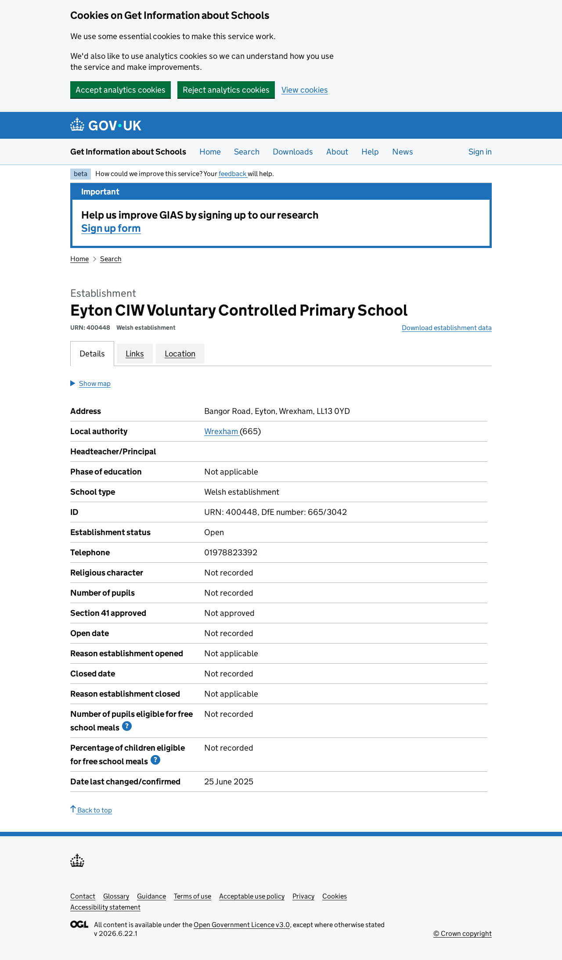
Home (210, 152)
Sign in (480, 152)
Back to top (94, 810)
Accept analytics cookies (121, 90)
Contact (82, 896)
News (402, 152)
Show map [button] (95, 383)
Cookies (334, 896)
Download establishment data (447, 328)
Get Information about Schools (128, 152)
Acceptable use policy (252, 896)
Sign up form (111, 228)
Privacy (303, 896)
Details (92, 354)
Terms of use (192, 896)
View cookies (304, 90)
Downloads (293, 152)
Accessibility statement (105, 907)
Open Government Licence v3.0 (242, 924)
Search (246, 152)
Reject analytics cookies (226, 90)
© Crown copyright (462, 933)
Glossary (116, 896)
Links (135, 354)
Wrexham (222, 431)
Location (180, 354)
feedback (233, 173)
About (337, 152)
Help (370, 152)
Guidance (151, 896)
